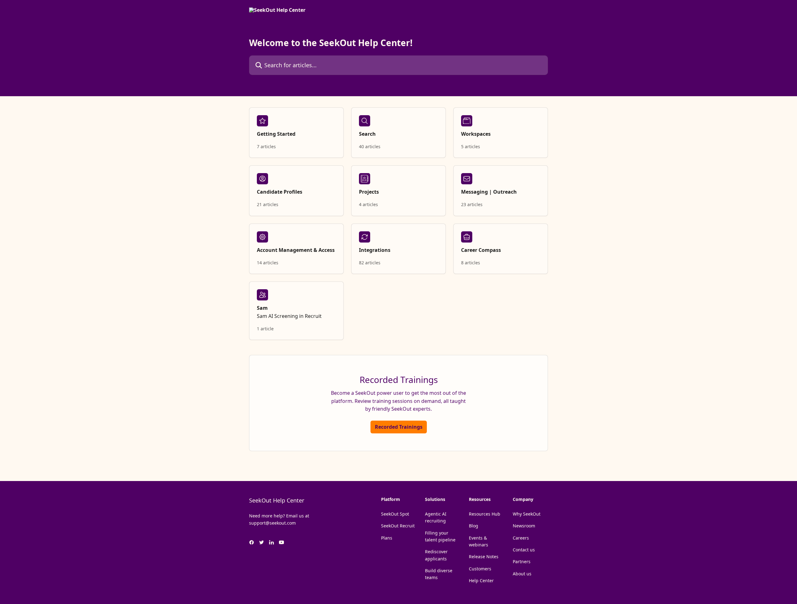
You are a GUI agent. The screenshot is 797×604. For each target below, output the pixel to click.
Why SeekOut (526, 514)
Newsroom (524, 526)
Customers (480, 569)
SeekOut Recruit (398, 526)
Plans (386, 538)
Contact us (524, 550)
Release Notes (483, 556)
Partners (522, 561)
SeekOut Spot (395, 514)
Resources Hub (484, 514)
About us (522, 574)
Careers (521, 538)
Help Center (481, 580)
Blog (473, 526)
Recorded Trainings (398, 426)
